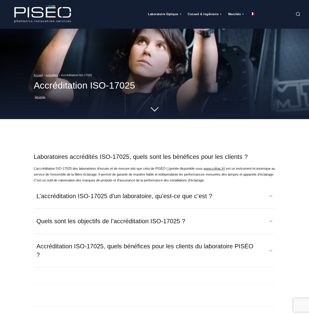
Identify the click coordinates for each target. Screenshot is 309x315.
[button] (298, 14)
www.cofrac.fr (214, 168)
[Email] (80, 294)
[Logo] (42, 14)
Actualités (52, 75)
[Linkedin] (70, 294)
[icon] (287, 14)
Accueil (38, 75)
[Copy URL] (90, 294)
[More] (120, 134)
